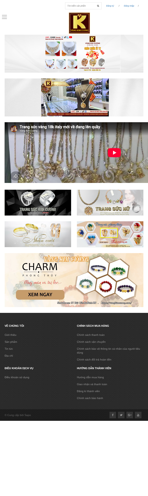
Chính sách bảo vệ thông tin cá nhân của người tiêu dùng (108, 350)
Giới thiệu (10, 334)
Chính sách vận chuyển (91, 341)
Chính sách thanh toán (91, 334)
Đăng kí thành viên (88, 391)
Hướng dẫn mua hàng (90, 377)
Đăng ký (110, 6)
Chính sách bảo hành (90, 398)
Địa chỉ (9, 355)
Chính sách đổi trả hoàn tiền (94, 359)
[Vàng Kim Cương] (74, 80)
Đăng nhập (129, 6)
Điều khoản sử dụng (17, 377)
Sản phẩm (11, 341)
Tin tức (9, 348)
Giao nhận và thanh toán (92, 384)
